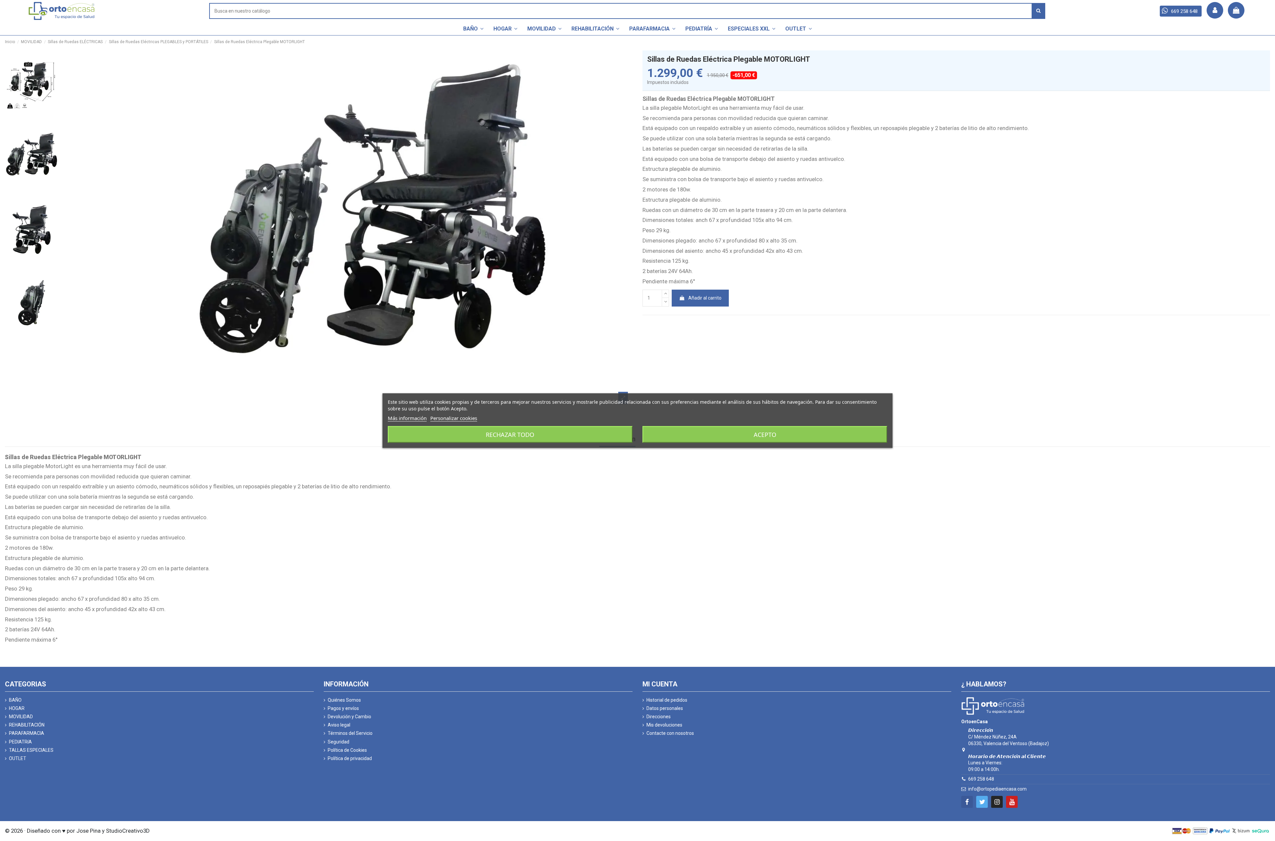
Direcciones (658, 716)
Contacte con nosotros (670, 733)
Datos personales (664, 708)
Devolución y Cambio (349, 716)
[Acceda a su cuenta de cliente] (1215, 10)
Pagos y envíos (343, 708)
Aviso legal (339, 725)
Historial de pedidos (666, 700)
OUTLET (17, 758)
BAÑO (15, 700)
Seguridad (338, 741)
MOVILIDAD (21, 716)
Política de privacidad (350, 758)
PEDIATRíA (20, 741)
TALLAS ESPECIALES (31, 750)
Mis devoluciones (664, 725)
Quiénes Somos (344, 700)
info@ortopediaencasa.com (997, 789)
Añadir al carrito (705, 298)
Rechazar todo (510, 434)
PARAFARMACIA (26, 733)
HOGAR (17, 708)
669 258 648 (981, 779)
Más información (407, 417)
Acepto (765, 434)
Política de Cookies (347, 750)
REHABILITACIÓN (26, 725)
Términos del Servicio (350, 733)
